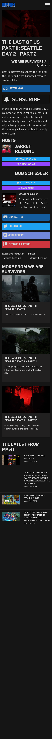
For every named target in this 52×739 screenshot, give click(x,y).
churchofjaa (27, 164)
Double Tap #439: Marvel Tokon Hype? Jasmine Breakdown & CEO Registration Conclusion (37, 516)
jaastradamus (27, 159)
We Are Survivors (28, 194)
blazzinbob (27, 188)
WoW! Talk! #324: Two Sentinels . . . (34, 457)
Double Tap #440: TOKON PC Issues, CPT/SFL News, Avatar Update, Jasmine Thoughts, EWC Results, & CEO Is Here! (37, 478)
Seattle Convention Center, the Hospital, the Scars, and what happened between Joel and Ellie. (24, 76)
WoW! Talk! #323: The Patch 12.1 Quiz (34, 496)
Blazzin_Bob (27, 182)
